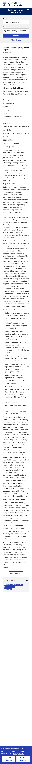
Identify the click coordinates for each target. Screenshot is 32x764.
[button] (16, 580)
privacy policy (18, 753)
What (5, 18)
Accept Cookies (9, 758)
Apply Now (14, 573)
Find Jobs (16, 36)
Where (5, 27)
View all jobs (16, 40)
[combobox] (16, 20)
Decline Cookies (23, 758)
